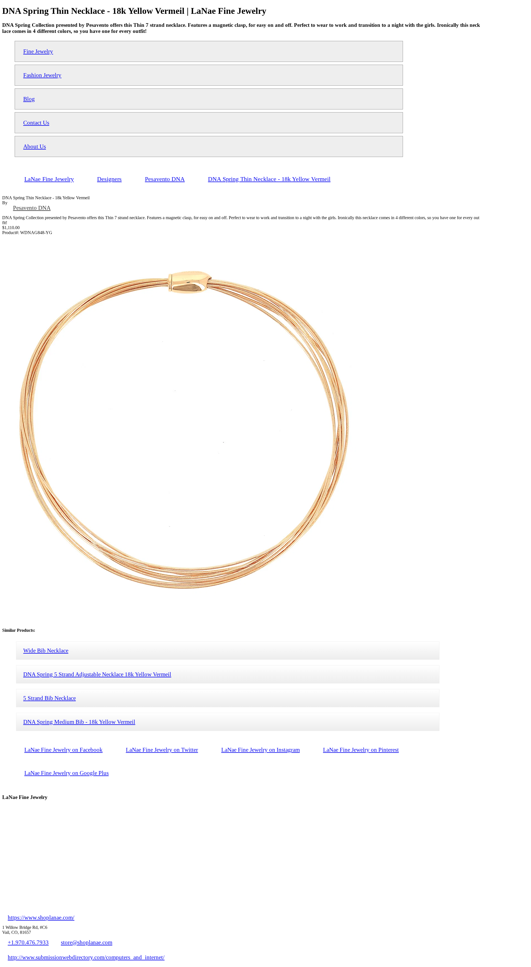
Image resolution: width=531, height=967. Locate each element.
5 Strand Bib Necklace (49, 698)
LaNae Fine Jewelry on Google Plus (66, 773)
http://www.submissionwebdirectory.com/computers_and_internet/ (86, 957)
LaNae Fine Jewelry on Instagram (260, 749)
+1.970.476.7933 (28, 942)
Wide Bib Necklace (45, 650)
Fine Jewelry (38, 51)
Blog (29, 99)
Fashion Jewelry (42, 75)
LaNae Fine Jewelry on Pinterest (361, 749)
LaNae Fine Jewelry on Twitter (162, 749)
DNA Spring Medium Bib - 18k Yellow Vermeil (79, 722)
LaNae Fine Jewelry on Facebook (63, 749)
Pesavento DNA (32, 208)
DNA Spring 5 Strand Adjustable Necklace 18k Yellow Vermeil (97, 674)
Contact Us (36, 122)
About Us (34, 146)
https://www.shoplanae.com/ (41, 917)
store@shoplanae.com (86, 942)
